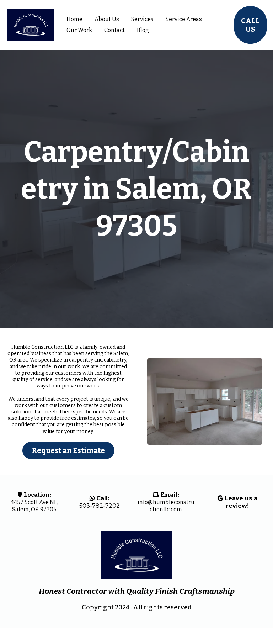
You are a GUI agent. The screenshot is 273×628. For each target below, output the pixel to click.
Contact (114, 30)
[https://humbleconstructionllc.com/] (30, 25)
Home (74, 19)
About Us (107, 19)
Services (142, 19)
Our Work (79, 30)
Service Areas (184, 19)
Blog (143, 30)
